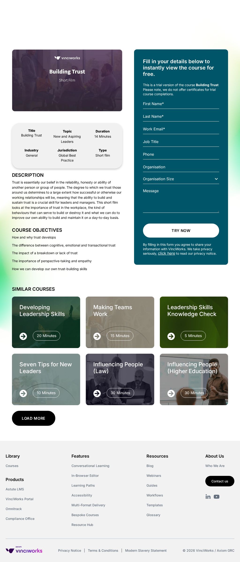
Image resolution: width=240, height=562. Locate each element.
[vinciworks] (208, 497)
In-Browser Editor (85, 476)
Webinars (153, 476)
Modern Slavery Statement (146, 550)
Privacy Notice (69, 550)
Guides (152, 485)
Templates (154, 505)
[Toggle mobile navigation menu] (227, 8)
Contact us (219, 481)
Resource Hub (82, 525)
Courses (12, 466)
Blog (150, 466)
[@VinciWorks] (216, 497)
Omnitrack (14, 509)
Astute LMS (15, 489)
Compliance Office (20, 519)
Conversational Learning (90, 466)
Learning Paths (83, 485)
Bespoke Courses (85, 515)
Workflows (154, 495)
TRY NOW (181, 230)
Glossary (153, 515)
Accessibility (81, 495)
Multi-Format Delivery (88, 505)
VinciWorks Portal (20, 499)
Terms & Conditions (103, 550)
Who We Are (215, 466)
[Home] (45, 9)
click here (166, 253)
